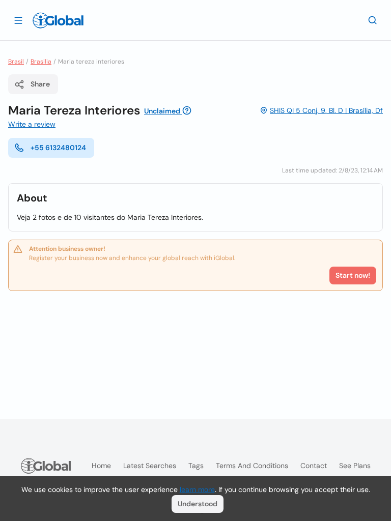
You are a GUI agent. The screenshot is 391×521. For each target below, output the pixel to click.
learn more (197, 489)
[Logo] (58, 20)
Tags (196, 465)
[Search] (372, 20)
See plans (355, 465)
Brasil (16, 61)
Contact (313, 465)
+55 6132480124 (58, 147)
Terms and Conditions (252, 465)
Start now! (353, 275)
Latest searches (149, 465)
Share (40, 84)
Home (101, 465)
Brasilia (41, 61)
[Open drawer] (18, 20)
